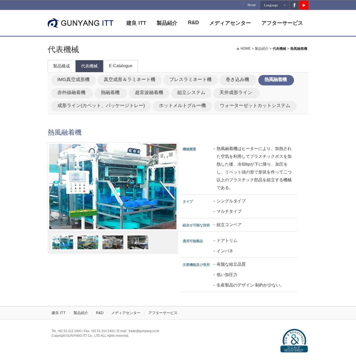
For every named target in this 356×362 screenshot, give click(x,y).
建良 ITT (136, 23)
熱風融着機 (276, 79)
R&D (193, 22)
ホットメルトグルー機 (182, 105)
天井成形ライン (236, 92)
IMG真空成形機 (73, 79)
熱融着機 (111, 92)
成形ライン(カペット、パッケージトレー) (101, 105)
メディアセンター (230, 23)
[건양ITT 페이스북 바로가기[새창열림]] (294, 5)
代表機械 (89, 66)
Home (252, 5)
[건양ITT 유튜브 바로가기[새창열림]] (303, 5)
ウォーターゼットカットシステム (255, 105)
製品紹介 (167, 23)
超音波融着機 (149, 92)
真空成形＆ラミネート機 (129, 79)
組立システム (191, 92)
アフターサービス (282, 23)
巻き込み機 (238, 79)
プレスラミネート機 (190, 79)
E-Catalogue (120, 66)
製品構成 (61, 66)
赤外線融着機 (72, 92)
